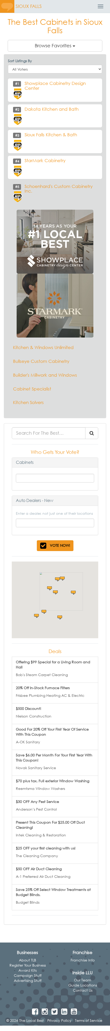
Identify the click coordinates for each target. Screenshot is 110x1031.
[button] (49, 588)
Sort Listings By (20, 61)
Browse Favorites (54, 45)
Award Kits (27, 970)
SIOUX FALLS (29, 6)
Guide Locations (82, 985)
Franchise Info (83, 960)
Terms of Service (88, 1020)
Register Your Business (27, 965)
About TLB (27, 960)
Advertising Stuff (27, 980)
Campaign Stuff (27, 975)
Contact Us (82, 990)
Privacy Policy (59, 1020)
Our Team (82, 980)
